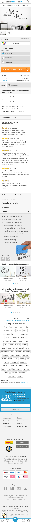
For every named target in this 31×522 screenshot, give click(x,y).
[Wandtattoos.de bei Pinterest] (12, 488)
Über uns (19, 418)
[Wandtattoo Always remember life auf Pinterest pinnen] (8, 259)
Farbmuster (6, 423)
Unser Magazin (22, 446)
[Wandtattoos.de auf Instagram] (19, 488)
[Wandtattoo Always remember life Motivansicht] (9, 33)
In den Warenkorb (12, 69)
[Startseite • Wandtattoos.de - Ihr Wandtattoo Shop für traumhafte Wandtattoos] (14, 1)
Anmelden (15, 409)
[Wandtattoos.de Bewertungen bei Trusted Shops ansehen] (9, 451)
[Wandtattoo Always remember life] (15, 18)
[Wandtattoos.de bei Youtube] (25, 488)
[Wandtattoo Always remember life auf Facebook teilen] (2, 259)
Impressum (6, 429)
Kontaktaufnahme (7, 420)
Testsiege (19, 423)
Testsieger (23, 456)
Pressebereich (21, 420)
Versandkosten (7, 426)
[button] (14, 284)
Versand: (4, 80)
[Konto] (2, 520)
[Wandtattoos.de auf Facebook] (5, 488)
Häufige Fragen (7, 418)
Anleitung (22, 442)
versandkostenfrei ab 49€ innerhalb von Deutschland (17, 320)
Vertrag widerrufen (22, 426)
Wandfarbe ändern (25, 38)
